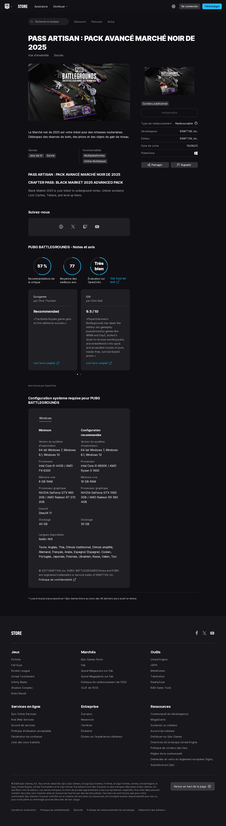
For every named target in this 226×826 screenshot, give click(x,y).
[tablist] (79, 418)
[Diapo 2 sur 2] (80, 374)
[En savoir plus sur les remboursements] (196, 123)
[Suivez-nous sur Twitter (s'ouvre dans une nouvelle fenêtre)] (73, 227)
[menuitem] (80, 21)
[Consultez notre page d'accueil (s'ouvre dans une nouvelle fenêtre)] (61, 227)
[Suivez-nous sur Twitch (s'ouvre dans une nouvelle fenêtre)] (85, 227)
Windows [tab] (45, 418)
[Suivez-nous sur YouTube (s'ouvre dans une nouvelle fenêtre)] (97, 227)
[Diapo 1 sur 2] (77, 374)
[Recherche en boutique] (32, 21)
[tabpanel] (79, 474)
